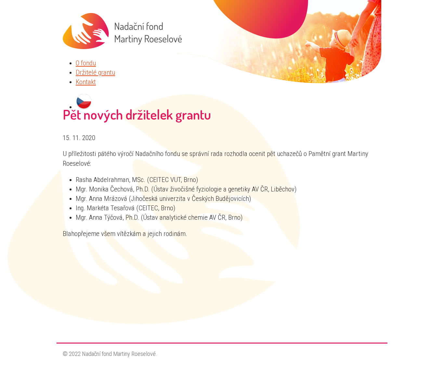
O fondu (86, 63)
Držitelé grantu (95, 72)
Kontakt (86, 82)
